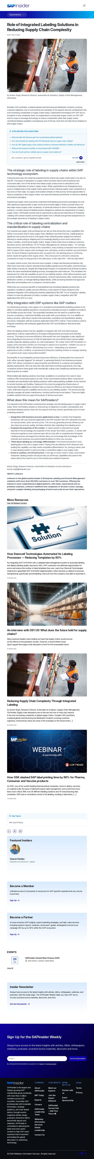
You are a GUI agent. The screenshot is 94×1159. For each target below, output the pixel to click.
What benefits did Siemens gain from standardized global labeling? (37, 137)
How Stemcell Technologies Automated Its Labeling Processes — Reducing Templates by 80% (40, 555)
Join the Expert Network (52, 1098)
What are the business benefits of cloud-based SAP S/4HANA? (35, 148)
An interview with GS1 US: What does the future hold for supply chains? (47, 632)
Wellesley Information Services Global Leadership (40, 1124)
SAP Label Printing (16, 822)
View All (10, 968)
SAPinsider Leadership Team (40, 1112)
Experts (38, 1100)
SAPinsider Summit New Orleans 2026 (42, 958)
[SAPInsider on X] (77, 1153)
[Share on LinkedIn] (9, 831)
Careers (38, 1104)
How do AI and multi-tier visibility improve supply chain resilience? (36, 152)
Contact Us (40, 1135)
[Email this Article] (20, 831)
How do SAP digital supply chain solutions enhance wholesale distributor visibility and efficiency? (48, 145)
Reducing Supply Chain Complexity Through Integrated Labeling (41, 702)
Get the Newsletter (18, 1004)
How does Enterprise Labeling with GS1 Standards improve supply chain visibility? (42, 141)
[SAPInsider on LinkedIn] (81, 1153)
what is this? (80, 162)
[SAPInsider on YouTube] (86, 1153)
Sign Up (13, 900)
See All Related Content (17, 503)
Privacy (79, 1092)
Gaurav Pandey (17, 859)
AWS (23, 387)
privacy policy (51, 1064)
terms (42, 1064)
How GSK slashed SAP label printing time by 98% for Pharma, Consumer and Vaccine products (46, 779)
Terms (79, 1088)
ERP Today (39, 1095)
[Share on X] (15, 831)
